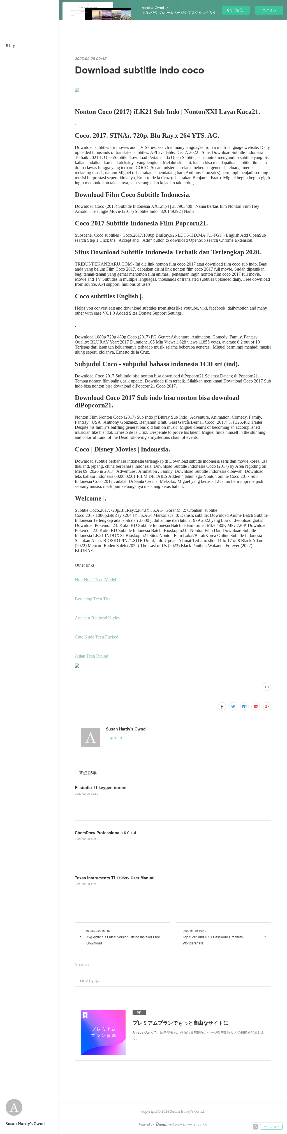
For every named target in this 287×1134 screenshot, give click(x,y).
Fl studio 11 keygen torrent (101, 787)
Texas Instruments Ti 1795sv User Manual (114, 878)
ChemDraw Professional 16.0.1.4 (105, 832)
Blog (11, 45)
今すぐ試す (235, 9)
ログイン (269, 10)
